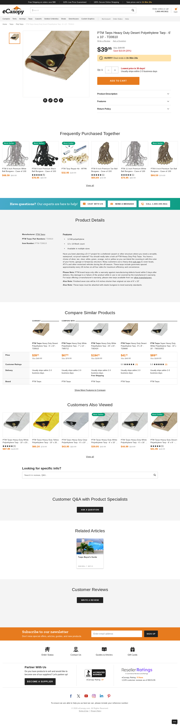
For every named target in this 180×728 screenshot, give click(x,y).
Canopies (6, 19)
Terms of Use (84, 711)
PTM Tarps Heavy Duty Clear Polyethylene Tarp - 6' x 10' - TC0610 (74, 441)
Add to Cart (118, 81)
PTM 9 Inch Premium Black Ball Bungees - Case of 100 (44, 170)
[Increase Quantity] (115, 70)
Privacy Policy (96, 711)
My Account (106, 19)
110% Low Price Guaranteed (74, 2)
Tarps (30, 19)
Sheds (63, 19)
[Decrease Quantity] (108, 70)
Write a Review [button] (103, 41)
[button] (122, 204)
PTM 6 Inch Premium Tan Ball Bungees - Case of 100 (164, 170)
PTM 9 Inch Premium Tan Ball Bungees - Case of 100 (104, 170)
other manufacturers (143, 277)
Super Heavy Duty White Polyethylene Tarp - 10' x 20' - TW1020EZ (163, 346)
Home (5, 24)
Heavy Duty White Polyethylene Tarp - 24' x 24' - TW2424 (103, 346)
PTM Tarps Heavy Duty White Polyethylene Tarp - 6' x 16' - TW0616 (134, 441)
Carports (38, 19)
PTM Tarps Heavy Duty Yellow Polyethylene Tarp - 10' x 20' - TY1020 (45, 441)
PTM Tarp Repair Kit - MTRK (74, 169)
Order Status (118, 19)
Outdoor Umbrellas (51, 19)
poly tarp (136, 262)
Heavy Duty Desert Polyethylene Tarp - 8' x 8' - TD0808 (134, 346)
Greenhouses (74, 19)
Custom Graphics (87, 19)
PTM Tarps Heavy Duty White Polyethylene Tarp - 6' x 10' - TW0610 (104, 441)
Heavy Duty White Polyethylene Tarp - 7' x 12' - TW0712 (74, 346)
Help (127, 19)
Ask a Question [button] (119, 41)
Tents (15, 19)
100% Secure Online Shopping (106, 2)
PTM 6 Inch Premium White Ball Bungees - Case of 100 (14, 170)
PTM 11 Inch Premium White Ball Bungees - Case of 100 (133, 170)
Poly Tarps (19, 24)
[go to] (15, 153)
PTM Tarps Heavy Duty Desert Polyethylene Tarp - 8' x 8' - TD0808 (163, 441)
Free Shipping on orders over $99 (42, 2)
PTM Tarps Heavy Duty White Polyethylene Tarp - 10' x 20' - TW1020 (16, 441)
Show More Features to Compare (90, 390)
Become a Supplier (40, 681)
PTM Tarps (40, 234)
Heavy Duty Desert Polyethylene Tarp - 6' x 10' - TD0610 (45, 346)
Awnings (22, 19)
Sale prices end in (139, 2)
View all (90, 185)
